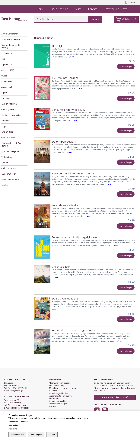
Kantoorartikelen (8, 174)
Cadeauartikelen (8, 168)
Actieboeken (6, 81)
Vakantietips (6, 53)
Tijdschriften (6, 157)
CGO (3, 59)
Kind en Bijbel (7, 132)
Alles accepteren (17, 435)
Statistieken (13, 425)
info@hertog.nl (17, 390)
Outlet (4, 75)
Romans (5, 120)
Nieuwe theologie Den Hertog (11, 46)
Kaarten (4, 162)
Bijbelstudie (6, 64)
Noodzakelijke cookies (18, 422)
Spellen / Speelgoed (10, 151)
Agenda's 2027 (7, 70)
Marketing (12, 429)
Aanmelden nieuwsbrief (115, 397)
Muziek (4, 185)
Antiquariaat (6, 87)
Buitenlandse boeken (10, 179)
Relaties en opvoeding (11, 115)
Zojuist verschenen (9, 33)
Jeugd (3, 126)
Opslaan (52, 435)
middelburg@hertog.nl (20, 407)
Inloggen (132, 2)
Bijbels (4, 92)
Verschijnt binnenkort (10, 39)
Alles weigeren (36, 435)
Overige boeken (8, 137)
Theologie (5, 98)
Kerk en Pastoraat (9, 103)
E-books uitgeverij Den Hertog (11, 144)
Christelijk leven (8, 109)
